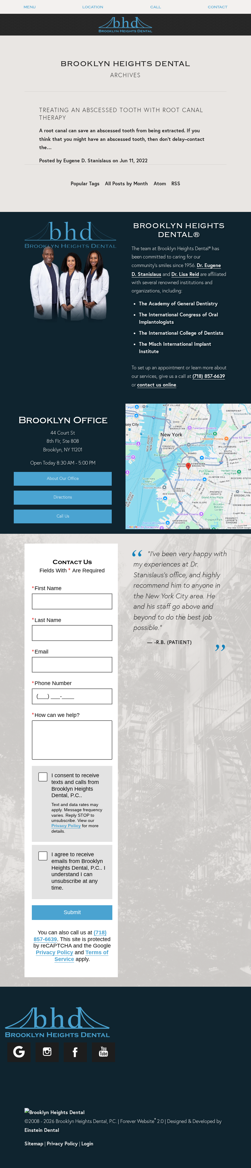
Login (87, 1143)
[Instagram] (47, 1052)
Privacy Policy (66, 825)
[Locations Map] (188, 465)
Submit (72, 912)
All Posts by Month (126, 183)
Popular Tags (85, 183)
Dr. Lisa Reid (185, 274)
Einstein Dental (41, 1130)
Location (92, 7)
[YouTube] (103, 1052)
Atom (160, 183)
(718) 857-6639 (209, 376)
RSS (175, 183)
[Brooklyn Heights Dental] (54, 1111)
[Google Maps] (19, 1052)
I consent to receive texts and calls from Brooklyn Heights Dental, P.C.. (76, 803)
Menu (30, 7)
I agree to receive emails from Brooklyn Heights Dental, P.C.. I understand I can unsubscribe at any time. (78, 871)
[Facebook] (75, 1052)
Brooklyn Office (62, 420)
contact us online (156, 384)
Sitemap (33, 1143)
